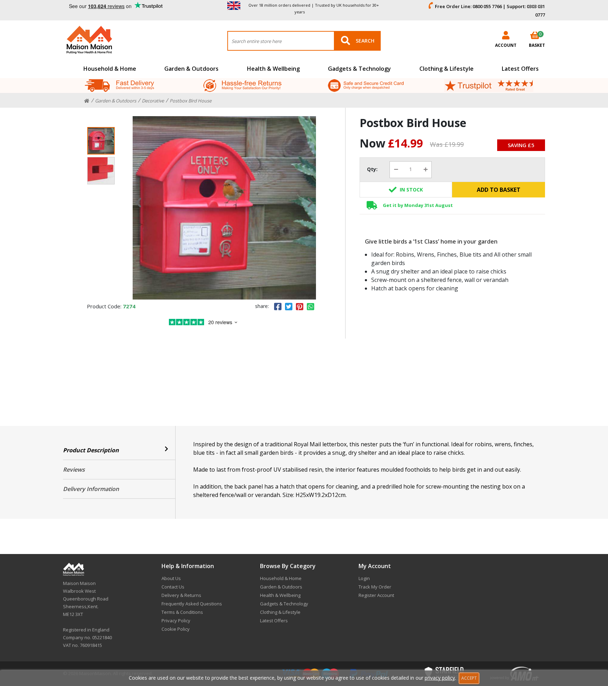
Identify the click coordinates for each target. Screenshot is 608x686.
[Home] (86, 101)
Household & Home (109, 69)
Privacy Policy (176, 620)
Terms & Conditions (182, 612)
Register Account (376, 595)
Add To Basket (498, 190)
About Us (171, 578)
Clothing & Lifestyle (446, 69)
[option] (224, 208)
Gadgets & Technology (359, 69)
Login (364, 578)
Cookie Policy (176, 629)
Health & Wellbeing (273, 69)
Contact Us (173, 587)
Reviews (74, 469)
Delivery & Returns (181, 595)
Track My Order (375, 587)
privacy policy (440, 677)
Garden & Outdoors (191, 69)
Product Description (91, 450)
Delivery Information (91, 489)
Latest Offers (520, 69)
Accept (469, 678)
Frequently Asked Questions (192, 603)
